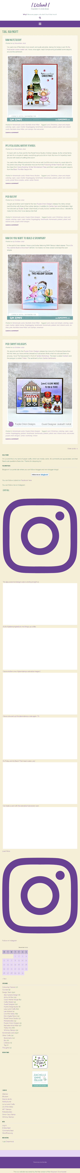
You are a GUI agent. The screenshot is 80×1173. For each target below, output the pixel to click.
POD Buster (11, 196)
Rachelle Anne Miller (32, 125)
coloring (8, 127)
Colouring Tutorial (8, 987)
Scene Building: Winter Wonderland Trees (32, 167)
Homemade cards (18, 125)
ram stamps (29, 129)
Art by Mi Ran (8, 997)
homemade (47, 127)
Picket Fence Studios (32, 175)
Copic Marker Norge (11, 1000)
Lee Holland (8, 1011)
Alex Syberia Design (11, 995)
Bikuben (5, 1096)
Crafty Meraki (8, 1002)
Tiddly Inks (7, 1028)
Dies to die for (7, 1099)
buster (49, 217)
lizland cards (10, 221)
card (48, 125)
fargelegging (30, 127)
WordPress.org (7, 1133)
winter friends (34, 180)
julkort (60, 127)
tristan (35, 435)
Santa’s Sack (53, 206)
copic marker (20, 127)
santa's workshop (26, 435)
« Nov (4, 979)
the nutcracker (39, 129)
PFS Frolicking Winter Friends (20, 145)
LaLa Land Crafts (10, 1009)
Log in (4, 1125)
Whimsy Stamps (9, 1030)
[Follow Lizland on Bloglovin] (40, 476)
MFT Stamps (6, 1109)
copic (14, 127)
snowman (40, 327)
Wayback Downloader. (59, 1172)
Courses (5, 990)
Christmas (53, 125)
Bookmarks (8, 1038)
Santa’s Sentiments (49, 358)
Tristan (24, 358)
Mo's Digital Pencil (10, 1016)
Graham (65, 356)
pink (10, 327)
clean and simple (64, 125)
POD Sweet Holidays (16, 344)
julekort (54, 127)
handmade (39, 127)
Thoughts (5, 1048)
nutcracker (70, 433)
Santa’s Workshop (42, 356)
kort (64, 127)
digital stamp (19, 325)
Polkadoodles (9, 1021)
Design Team (6, 992)
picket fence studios (17, 180)
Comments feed (7, 1131)
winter (27, 180)
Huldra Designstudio (11, 1007)
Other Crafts (6, 1035)
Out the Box (43, 1162)
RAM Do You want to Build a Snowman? (26, 238)
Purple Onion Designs (44, 204)
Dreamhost (10, 1142)
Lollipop (7, 1043)
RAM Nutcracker (14, 40)
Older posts (73, 449)
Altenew (5, 1094)
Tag (5, 1045)
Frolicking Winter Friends (53, 165)
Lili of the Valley (9, 1014)
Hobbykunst (6, 1102)
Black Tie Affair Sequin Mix (22, 169)
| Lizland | (40, 5)
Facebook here (26, 480)
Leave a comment (12, 132)
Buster (21, 209)
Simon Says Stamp (9, 1114)
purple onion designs (22, 221)
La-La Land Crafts (8, 1104)
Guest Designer (9, 1004)
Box (5, 1040)
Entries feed (6, 1128)
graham (23, 433)
